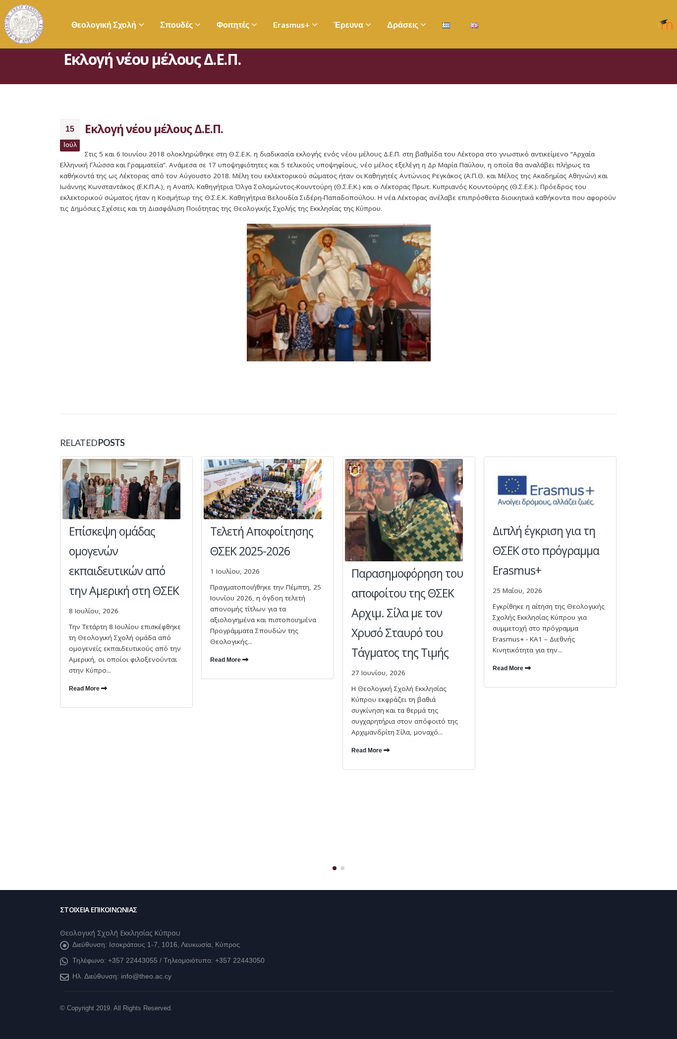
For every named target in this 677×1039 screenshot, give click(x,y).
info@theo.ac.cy (146, 976)
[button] (334, 868)
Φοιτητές (233, 24)
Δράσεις (402, 24)
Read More (85, 688)
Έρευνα (348, 24)
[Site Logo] (24, 24)
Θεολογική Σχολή (103, 24)
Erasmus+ (291, 24)
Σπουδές (176, 24)
